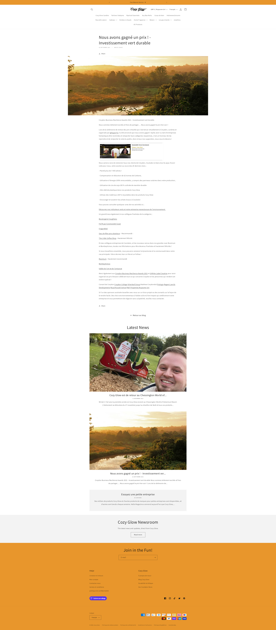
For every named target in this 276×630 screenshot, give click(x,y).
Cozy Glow (97, 625)
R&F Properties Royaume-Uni (138, 287)
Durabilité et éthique (145, 583)
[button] (91, 9)
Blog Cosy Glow (143, 579)
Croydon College (120, 284)
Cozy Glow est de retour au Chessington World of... (138, 395)
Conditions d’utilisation (145, 625)
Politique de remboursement (110, 625)
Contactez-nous (94, 583)
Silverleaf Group (134, 284)
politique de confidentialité (99, 591)
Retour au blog (139, 315)
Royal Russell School (119, 287)
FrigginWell (103, 229)
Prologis (160, 284)
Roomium (102, 259)
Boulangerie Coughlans (108, 219)
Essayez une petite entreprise (138, 494)
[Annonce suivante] (166, 2)
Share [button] (103, 54)
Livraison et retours (96, 576)
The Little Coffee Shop (107, 238)
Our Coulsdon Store (145, 587)
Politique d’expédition (160, 625)
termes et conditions (96, 587)
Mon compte (93, 579)
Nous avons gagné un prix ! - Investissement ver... (138, 473)
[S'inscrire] (155, 557)
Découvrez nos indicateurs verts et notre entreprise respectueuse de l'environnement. (132, 209)
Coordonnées (172, 625)
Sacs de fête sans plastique (109, 233)
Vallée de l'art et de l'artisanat (110, 269)
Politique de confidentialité (128, 625)
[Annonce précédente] (109, 2)
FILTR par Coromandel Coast (110, 224)
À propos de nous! (144, 576)
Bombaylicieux (104, 264)
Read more (138, 535)
